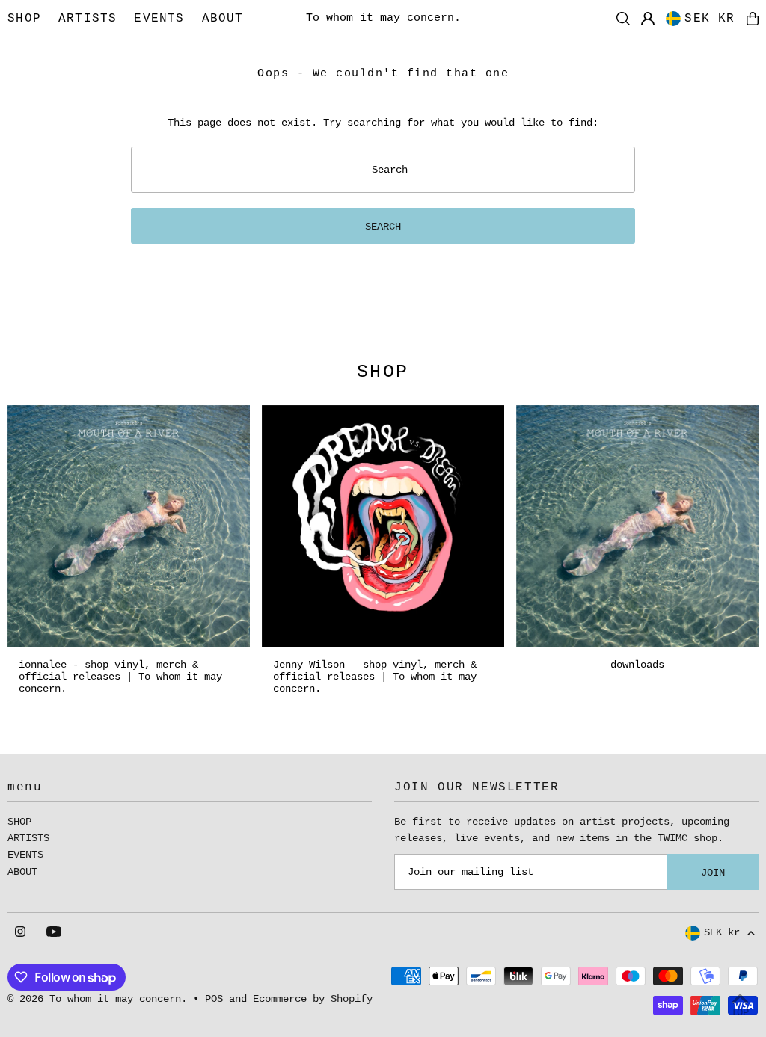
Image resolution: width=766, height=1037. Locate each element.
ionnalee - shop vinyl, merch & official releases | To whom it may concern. (120, 677)
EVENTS (25, 855)
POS (214, 999)
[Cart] (753, 18)
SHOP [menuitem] (24, 18)
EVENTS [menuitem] (159, 18)
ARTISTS (28, 838)
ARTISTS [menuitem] (87, 18)
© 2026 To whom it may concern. (97, 999)
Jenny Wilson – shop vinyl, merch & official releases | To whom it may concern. (375, 677)
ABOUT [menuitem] (223, 18)
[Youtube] (53, 932)
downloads (637, 665)
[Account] (648, 18)
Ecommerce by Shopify (313, 999)
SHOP (19, 822)
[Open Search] (623, 18)
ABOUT (22, 872)
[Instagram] (20, 932)
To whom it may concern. (383, 18)
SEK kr (709, 18)
